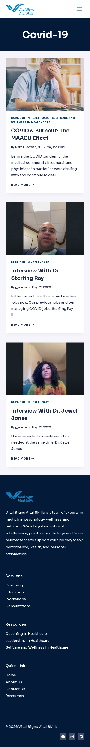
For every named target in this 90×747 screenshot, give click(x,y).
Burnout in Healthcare (30, 118)
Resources (15, 696)
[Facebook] (63, 736)
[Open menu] (79, 9)
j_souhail (21, 287)
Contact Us (15, 689)
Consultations (18, 606)
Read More (22, 185)
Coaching (14, 585)
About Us (14, 682)
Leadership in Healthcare (27, 640)
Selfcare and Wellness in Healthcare (37, 647)
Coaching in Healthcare (26, 633)
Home (11, 675)
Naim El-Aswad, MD (28, 147)
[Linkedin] (81, 736)
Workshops (16, 599)
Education (15, 592)
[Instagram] (72, 736)
